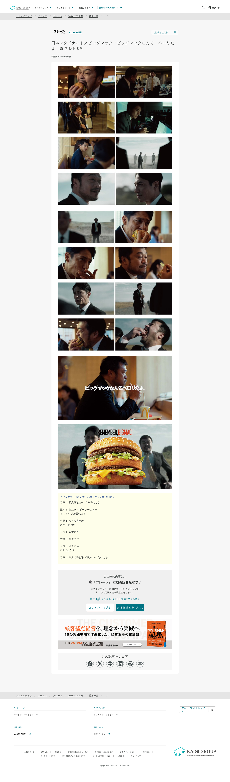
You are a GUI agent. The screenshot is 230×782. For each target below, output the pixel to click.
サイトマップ (136, 756)
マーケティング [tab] (42, 7)
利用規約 (148, 752)
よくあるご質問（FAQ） (103, 756)
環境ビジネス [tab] (85, 7)
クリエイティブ (24, 16)
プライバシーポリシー (130, 752)
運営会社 (46, 752)
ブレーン (57, 16)
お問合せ (122, 756)
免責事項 (59, 752)
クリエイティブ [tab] (64, 7)
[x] (100, 663)
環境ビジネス (100, 734)
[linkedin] (120, 663)
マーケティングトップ (24, 714)
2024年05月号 (75, 16)
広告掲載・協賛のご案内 (105, 752)
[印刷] (130, 663)
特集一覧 (93, 16)
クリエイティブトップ (104, 714)
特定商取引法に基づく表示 (79, 752)
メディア (42, 16)
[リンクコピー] (140, 663)
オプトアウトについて (49, 756)
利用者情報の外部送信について (75, 756)
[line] (110, 663)
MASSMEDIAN (20, 734)
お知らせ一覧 (30, 752)
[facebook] (90, 663)
